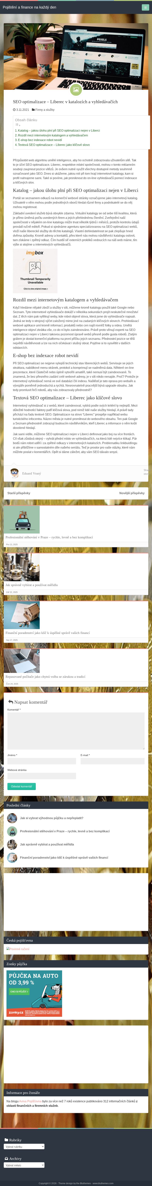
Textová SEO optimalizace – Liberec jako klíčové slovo (54, 144)
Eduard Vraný (31, 473)
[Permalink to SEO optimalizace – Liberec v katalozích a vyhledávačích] (76, 56)
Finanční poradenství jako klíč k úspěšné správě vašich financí (48, 633)
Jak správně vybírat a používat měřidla (32, 585)
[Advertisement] (76, 902)
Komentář (14, 709)
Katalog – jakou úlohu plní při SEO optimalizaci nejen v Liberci (59, 130)
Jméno (12, 755)
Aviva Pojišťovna (30, 1101)
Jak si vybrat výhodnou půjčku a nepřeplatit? (51, 818)
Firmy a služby (44, 109)
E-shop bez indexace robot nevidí (40, 140)
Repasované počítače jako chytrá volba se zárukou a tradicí (45, 676)
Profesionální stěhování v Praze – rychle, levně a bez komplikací (49, 537)
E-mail (85, 755)
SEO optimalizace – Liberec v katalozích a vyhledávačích (65, 101)
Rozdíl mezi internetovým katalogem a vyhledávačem (53, 135)
